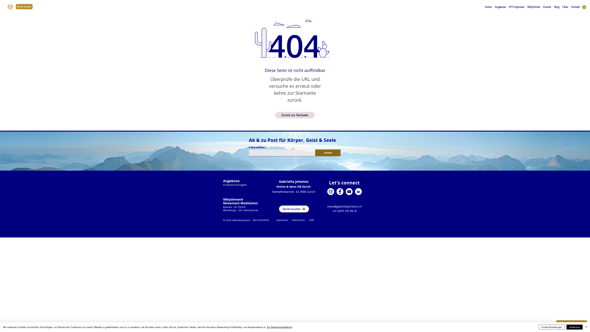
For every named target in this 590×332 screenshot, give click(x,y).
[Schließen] (586, 327)
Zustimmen (574, 327)
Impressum (282, 219)
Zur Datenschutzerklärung (279, 327)
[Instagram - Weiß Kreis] (330, 191)
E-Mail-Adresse (257, 147)
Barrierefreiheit (261, 219)
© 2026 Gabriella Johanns (236, 220)
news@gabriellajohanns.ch (344, 206)
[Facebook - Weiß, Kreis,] (339, 191)
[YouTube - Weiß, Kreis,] (349, 191)
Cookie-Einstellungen (551, 327)
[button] (500, 5)
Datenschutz (300, 219)
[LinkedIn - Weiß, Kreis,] (358, 191)
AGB (311, 219)
